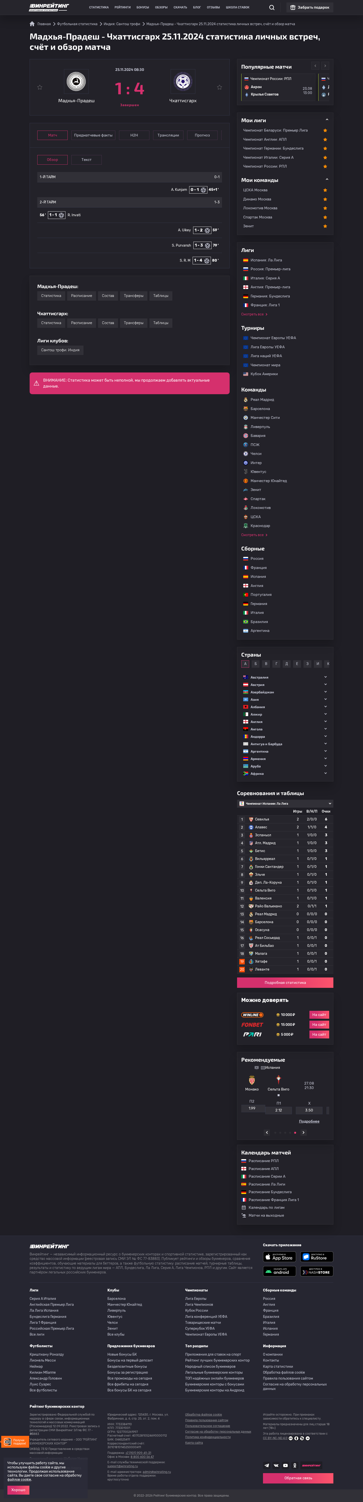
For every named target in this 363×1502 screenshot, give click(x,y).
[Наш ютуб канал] (285, 1465)
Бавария (258, 435)
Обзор (52, 159)
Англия (254, 586)
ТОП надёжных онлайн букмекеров (214, 1378)
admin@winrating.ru (157, 1472)
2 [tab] (280, 1132)
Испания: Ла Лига (266, 260)
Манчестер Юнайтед (269, 481)
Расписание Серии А (265, 1176)
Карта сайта (194, 1442)
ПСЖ (255, 445)
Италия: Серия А (263, 278)
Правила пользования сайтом (288, 1378)
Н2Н (134, 135)
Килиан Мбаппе (43, 1372)
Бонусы (143, 7)
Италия (255, 612)
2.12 (254, 1110)
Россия (255, 558)
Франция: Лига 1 (263, 305)
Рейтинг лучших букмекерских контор (217, 1360)
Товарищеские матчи (203, 1323)
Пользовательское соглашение (207, 1426)
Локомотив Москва (260, 208)
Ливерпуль (260, 427)
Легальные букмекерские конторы (214, 1372)
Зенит (248, 226)
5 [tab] (295, 1132)
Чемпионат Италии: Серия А (268, 157)
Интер (256, 463)
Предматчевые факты (93, 135)
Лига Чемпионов (199, 1305)
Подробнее (285, 1121)
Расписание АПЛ (261, 1169)
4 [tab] (290, 1132)
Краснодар (260, 526)
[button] (285, 677)
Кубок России (196, 1310)
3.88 (316, 1110)
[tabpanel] (285, 1095)
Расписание (81, 295)
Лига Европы (195, 1299)
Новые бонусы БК (122, 1354)
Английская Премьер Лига (52, 1305)
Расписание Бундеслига (268, 1192)
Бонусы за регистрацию (127, 1372)
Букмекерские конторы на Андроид (214, 1390)
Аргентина (257, 630)
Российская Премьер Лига (52, 1328)
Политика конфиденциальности (208, 1437)
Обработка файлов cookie (284, 1372)
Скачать (180, 7)
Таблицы (160, 295)
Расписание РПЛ (261, 1161)
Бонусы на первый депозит (130, 1360)
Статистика (99, 7)
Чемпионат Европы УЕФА (271, 338)
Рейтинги (123, 7)
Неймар (36, 1367)
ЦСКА (256, 517)
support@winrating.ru (122, 1466)
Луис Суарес (40, 1384)
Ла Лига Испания (44, 1310)
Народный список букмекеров (210, 1367)
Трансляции (168, 135)
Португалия (259, 594)
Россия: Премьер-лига (268, 269)
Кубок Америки (262, 374)
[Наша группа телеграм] (266, 1465)
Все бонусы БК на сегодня (129, 1390)
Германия (256, 604)
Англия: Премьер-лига (268, 287)
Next (325, 66)
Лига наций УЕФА (264, 356)
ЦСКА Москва (255, 190)
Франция (256, 568)
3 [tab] (285, 1132)
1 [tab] (275, 1132)
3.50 (285, 1110)
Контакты (271, 1360)
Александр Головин (46, 1378)
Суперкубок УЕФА (200, 1328)
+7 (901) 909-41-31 (138, 1453)
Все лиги (37, 1334)
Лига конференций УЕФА (206, 1317)
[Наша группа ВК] (276, 1465)
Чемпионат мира (263, 365)
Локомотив (261, 508)
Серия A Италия (43, 1299)
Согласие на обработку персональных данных (295, 1386)
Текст (86, 159)
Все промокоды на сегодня (129, 1378)
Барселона (260, 409)
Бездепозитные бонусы (127, 1367)
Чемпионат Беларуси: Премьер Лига (275, 130)
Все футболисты (43, 1390)
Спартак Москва (257, 217)
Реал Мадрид (262, 399)
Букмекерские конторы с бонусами (214, 1384)
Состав (108, 295)
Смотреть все (252, 314)
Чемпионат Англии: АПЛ (265, 139)
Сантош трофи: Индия (60, 350)
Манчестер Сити (265, 417)
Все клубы (115, 1334)
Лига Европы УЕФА (265, 347)
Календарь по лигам (266, 1207)
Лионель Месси (43, 1360)
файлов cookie (19, 1480)
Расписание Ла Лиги (264, 1184)
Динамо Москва (257, 199)
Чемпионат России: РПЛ (265, 166)
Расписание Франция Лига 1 (271, 1200)
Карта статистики (278, 1367)
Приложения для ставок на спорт (213, 1354)
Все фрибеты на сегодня (127, 1384)
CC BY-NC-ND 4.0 (275, 1438)
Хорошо (18, 1490)
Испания (258, 576)
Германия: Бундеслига (268, 296)
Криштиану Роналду (47, 1354)
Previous (315, 66)
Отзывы (213, 7)
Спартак (258, 499)
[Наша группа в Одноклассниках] (295, 1465)
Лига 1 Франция (43, 1323)
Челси (256, 453)
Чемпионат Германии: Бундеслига (273, 148)
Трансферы (133, 295)
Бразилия (257, 622)
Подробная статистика (285, 982)
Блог (197, 7)
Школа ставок (237, 7)
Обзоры (161, 7)
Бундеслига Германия (48, 1317)
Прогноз (202, 135)
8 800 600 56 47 (142, 1457)
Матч (52, 135)
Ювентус (258, 471)
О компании (273, 1354)
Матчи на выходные (266, 1215)
